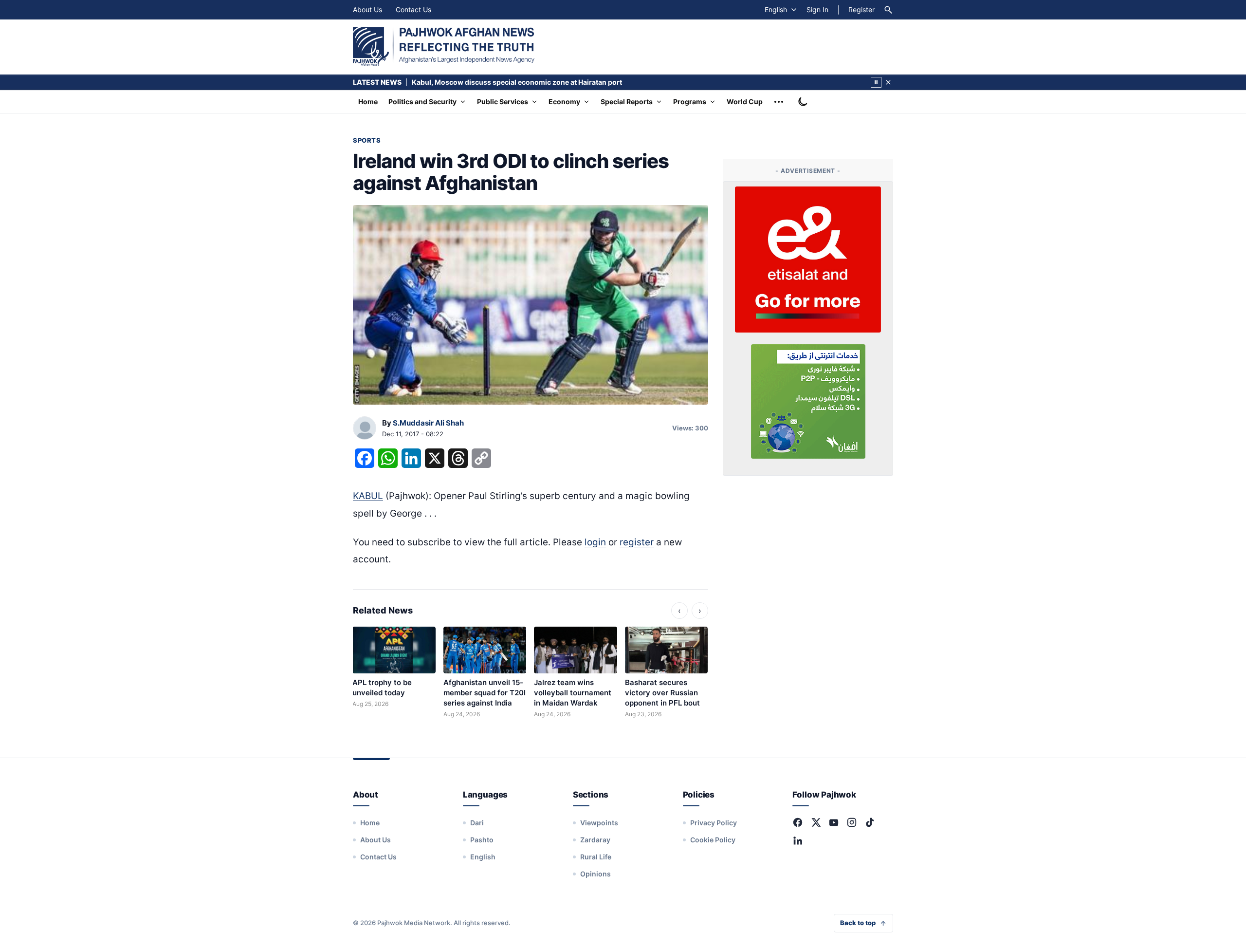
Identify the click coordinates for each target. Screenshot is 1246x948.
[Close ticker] (888, 82)
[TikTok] (869, 822)
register (637, 542)
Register (861, 9)
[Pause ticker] (876, 82)
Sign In (817, 9)
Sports (367, 140)
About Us (367, 9)
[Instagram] (851, 822)
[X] (815, 822)
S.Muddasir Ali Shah (428, 423)
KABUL (368, 496)
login (595, 542)
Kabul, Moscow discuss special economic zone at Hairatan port (517, 82)
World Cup (745, 101)
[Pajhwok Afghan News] (443, 46)
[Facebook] (797, 822)
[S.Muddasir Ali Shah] (364, 428)
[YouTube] (833, 822)
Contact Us (413, 9)
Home (368, 101)
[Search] (888, 9)
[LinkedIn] (797, 840)
